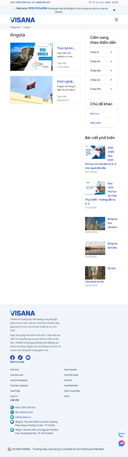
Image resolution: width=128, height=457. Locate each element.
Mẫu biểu (95, 122)
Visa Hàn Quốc (71, 374)
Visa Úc (14, 396)
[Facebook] (12, 357)
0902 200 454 (23, 2)
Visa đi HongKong (18, 380)
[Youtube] (28, 357)
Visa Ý (67, 396)
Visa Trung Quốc (72, 390)
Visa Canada (70, 369)
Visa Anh (14, 369)
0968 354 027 (43, 2)
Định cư (94, 113)
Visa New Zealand (19, 385)
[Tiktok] (20, 357)
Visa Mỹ (68, 380)
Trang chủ (15, 27)
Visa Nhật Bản (71, 385)
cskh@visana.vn (23, 417)
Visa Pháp (15, 390)
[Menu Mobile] (115, 20)
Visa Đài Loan (16, 374)
